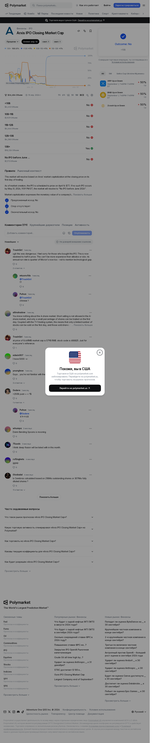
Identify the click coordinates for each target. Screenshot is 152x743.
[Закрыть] (99, 352)
